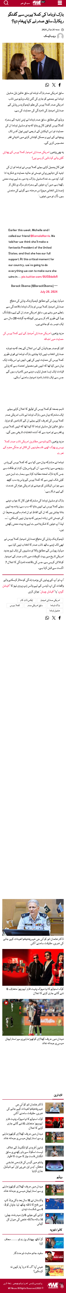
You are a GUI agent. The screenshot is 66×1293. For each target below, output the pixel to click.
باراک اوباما (55, 605)
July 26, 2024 (49, 291)
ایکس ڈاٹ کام (26, 600)
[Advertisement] (33, 213)
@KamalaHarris (40, 236)
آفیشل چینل (47, 591)
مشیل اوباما (54, 611)
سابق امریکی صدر (35, 605)
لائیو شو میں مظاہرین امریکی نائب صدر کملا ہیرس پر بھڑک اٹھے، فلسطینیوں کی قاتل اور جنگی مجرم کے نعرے (33, 447)
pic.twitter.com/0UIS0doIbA (39, 276)
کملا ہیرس (15, 605)
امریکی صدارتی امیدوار (50, 600)
